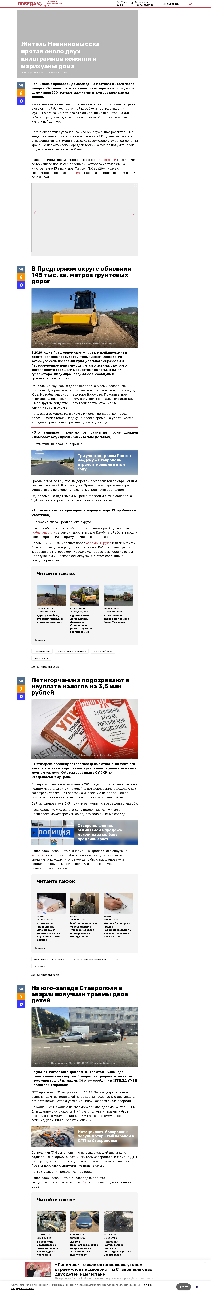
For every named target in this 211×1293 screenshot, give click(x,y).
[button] (38, 1269)
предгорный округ (103, 651)
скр (116, 959)
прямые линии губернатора (72, 651)
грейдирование (42, 651)
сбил (84, 1182)
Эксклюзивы (171, 3)
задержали (107, 160)
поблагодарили (43, 532)
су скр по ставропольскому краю (90, 959)
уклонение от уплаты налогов (49, 959)
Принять (183, 1286)
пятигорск (39, 966)
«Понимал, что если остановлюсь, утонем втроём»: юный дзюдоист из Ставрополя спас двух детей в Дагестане (103, 1269)
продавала (75, 173)
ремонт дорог (41, 658)
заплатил (38, 855)
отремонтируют (99, 543)
